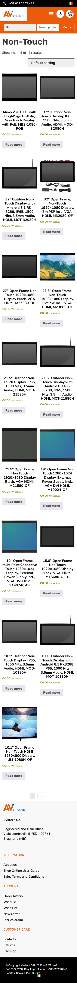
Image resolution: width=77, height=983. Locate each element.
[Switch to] (71, 3)
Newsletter (11, 914)
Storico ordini (13, 920)
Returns (9, 945)
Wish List (10, 908)
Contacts (9, 939)
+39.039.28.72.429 (21, 3)
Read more (13, 144)
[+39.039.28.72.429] (4, 3)
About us (10, 865)
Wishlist (9, 902)
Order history (13, 896)
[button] (51, 13)
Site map (9, 951)
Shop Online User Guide (21, 870)
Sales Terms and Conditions (23, 876)
